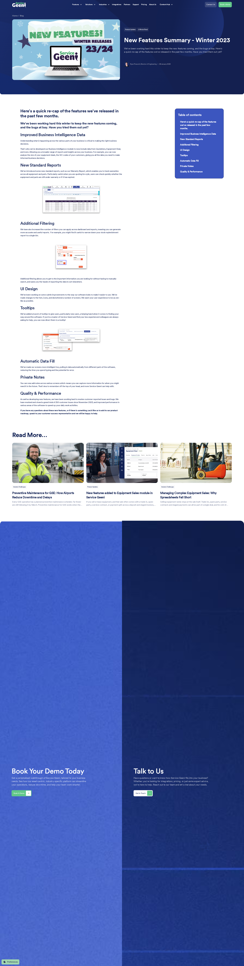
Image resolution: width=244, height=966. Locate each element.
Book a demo (225, 4)
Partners (127, 4)
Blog (22, 15)
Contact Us (210, 4)
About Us (152, 4)
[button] (76, 4)
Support (136, 4)
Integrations (116, 4)
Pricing (144, 4)
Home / (15, 15)
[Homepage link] (19, 4)
